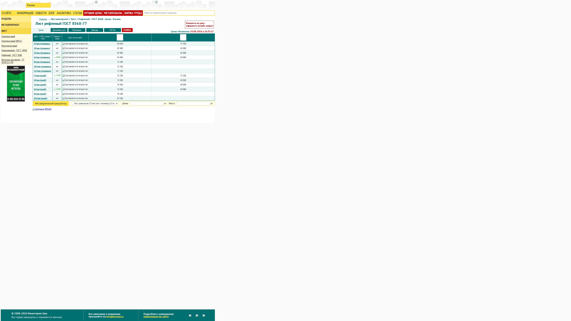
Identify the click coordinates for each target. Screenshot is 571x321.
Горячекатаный (8, 36)
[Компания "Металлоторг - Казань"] (120, 37)
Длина (125, 103)
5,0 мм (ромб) (40, 84)
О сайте (6, 13)
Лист (4, 31)
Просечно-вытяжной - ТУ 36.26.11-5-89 (12, 61)
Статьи (77, 13)
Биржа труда (133, 13)
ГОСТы (113, 30)
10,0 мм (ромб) (40, 98)
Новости (41, 13)
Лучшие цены (93, 13)
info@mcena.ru (114, 316)
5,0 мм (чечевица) (42, 52)
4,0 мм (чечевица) (42, 48)
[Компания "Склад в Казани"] (183, 37)
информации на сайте (156, 316)
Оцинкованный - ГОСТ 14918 (14, 50)
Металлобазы (113, 13)
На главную (13, 5)
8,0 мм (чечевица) (42, 61)
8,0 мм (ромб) (40, 93)
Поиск (212, 13)
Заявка (127, 30)
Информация (25, 13)
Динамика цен (59, 30)
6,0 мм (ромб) (40, 89)
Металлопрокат (10, 24)
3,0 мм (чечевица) (42, 43)
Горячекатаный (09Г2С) (11, 41)
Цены (41, 30)
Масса (172, 103)
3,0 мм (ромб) (40, 75)
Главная (43, 19)
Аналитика (64, 13)
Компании (76, 30)
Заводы (94, 30)
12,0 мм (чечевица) (42, 70)
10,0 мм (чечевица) (42, 66)
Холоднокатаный (9, 45)
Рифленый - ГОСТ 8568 (11, 55)
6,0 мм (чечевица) (42, 57)
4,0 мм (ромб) (40, 80)
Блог (51, 13)
